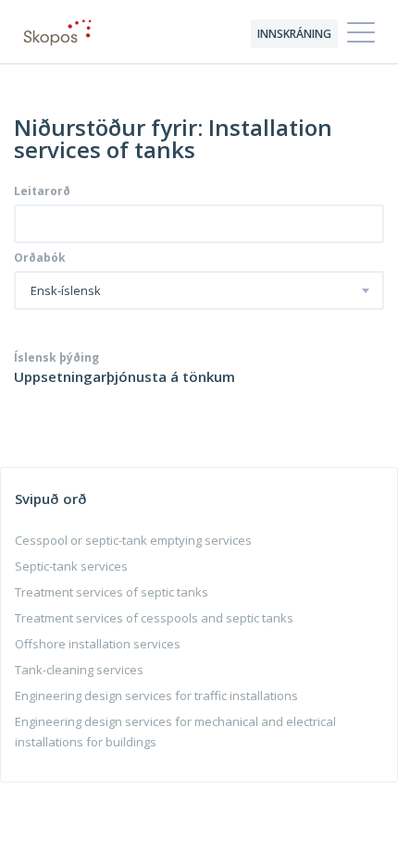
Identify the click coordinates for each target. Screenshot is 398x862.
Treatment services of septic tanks (111, 592)
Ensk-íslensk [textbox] (66, 291)
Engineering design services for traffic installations (156, 695)
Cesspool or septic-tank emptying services (133, 540)
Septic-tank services (71, 566)
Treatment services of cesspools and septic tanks (154, 618)
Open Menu (361, 33)
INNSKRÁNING (294, 34)
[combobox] (199, 290)
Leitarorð (42, 191)
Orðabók (40, 258)
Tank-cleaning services (79, 669)
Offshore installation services (97, 643)
